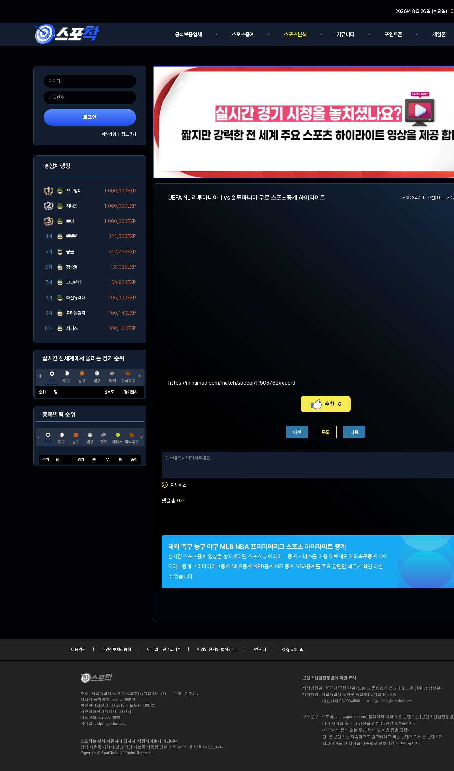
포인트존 (393, 34)
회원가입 (108, 134)
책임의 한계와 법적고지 (216, 649)
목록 (326, 432)
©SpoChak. (293, 649)
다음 (354, 432)
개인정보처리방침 (116, 649)
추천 (333, 404)
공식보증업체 (188, 34)
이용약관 (78, 649)
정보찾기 (128, 134)
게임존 (439, 34)
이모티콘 (179, 484)
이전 (297, 432)
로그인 (89, 117)
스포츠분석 (295, 34)
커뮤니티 (346, 34)
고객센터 (258, 649)
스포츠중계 (243, 34)
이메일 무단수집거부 (164, 649)
